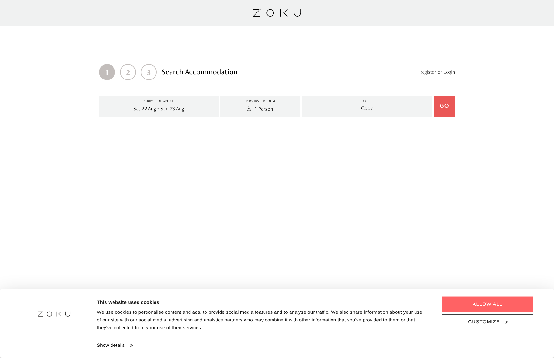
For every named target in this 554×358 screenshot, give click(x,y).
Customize (484, 321)
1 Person (263, 108)
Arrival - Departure (159, 101)
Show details (111, 345)
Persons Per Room (260, 101)
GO (444, 106)
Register (427, 72)
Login (449, 72)
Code (367, 101)
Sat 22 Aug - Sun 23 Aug (158, 108)
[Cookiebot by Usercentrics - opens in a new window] (54, 345)
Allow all (487, 304)
